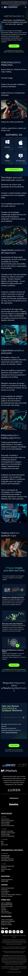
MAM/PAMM (4, 881)
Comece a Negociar (14, 745)
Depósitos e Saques (6, 896)
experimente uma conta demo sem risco (15, 669)
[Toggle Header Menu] (2, 6)
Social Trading (5, 857)
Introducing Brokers (7, 879)
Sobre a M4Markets (6, 903)
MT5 (2, 843)
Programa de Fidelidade (8, 921)
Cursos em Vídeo (6, 869)
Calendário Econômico (7, 859)
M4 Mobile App (5, 855)
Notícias (3, 908)
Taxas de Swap (5, 834)
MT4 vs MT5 (4, 845)
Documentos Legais (7, 906)
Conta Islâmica (5, 891)
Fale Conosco (5, 911)
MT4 (2, 841)
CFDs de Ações (5, 824)
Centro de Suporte (6, 913)
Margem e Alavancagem (8, 833)
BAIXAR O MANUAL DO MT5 (14, 169)
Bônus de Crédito (6, 923)
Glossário (4, 867)
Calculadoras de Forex (7, 860)
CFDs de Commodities (7, 820)
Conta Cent (4, 889)
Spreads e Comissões (7, 831)
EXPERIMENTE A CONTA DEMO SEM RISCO (15, 50)
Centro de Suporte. (11, 732)
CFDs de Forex (5, 819)
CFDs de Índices (5, 822)
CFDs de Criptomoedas (7, 825)
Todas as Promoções (7, 919)
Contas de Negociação (7, 888)
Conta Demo (4, 893)
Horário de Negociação (7, 836)
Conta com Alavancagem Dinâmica (11, 894)
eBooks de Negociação (7, 866)
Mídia (2, 871)
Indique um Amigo (6, 924)
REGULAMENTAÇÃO (6, 904)
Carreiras (3, 909)
